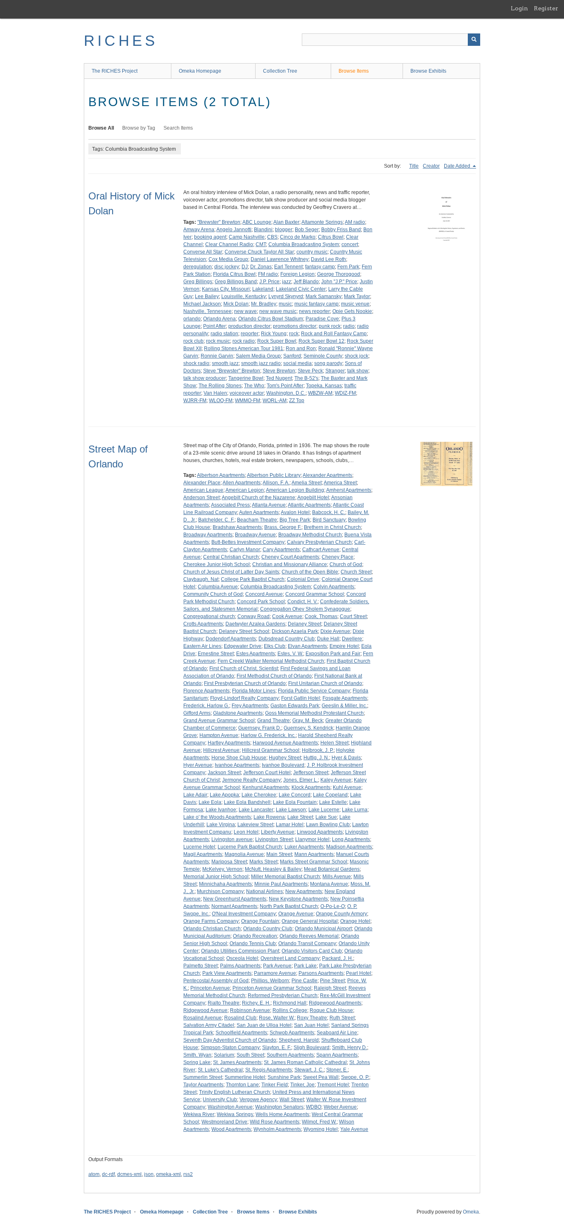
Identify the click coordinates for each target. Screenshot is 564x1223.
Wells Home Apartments (282, 1114)
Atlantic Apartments (309, 505)
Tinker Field (274, 1085)
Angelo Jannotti (233, 229)
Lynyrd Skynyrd (285, 296)
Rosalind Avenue (202, 1018)
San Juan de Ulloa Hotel (264, 1025)
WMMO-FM (247, 400)
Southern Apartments (290, 1055)
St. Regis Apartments (268, 1070)
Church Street (356, 572)
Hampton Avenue (218, 735)
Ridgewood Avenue (205, 1010)
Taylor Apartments (203, 1085)
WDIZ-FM (345, 393)
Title (414, 166)
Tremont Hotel (333, 1085)
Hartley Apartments (229, 743)
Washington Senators (279, 1107)
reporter (249, 334)
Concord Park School (261, 601)
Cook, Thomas (321, 616)
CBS (272, 237)
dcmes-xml (129, 1174)
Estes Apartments (255, 654)
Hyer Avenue (197, 765)
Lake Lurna (354, 810)
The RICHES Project (114, 71)
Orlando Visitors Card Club (312, 951)
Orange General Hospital (310, 921)
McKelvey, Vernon (222, 869)
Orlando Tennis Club (253, 943)
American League (203, 490)
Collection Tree (280, 71)
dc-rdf (108, 1174)
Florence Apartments (206, 691)
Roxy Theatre (312, 1018)
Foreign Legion (297, 274)
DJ (245, 267)
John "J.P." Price (339, 281)
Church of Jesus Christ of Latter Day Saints (231, 572)
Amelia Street (306, 483)
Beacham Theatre (257, 520)
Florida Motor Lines (253, 691)
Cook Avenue (287, 616)
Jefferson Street (310, 772)
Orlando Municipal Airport (323, 928)
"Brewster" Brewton (218, 222)
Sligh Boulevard (311, 1047)
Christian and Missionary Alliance (289, 564)
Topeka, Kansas (324, 386)
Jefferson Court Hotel (267, 772)
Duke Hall (328, 639)
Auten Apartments (259, 512)
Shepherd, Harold (299, 1040)
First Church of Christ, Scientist (243, 668)
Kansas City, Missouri (226, 289)
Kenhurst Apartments (265, 787)
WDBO (313, 1107)
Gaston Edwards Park (294, 706)
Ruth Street (342, 1018)
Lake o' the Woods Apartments (217, 817)
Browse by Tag (138, 128)
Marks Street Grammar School (313, 862)
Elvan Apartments (307, 646)
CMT (261, 244)
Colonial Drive (303, 579)
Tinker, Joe (302, 1085)
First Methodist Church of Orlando (274, 676)
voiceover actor (247, 393)
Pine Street (332, 981)
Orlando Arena (219, 319)
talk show (357, 371)
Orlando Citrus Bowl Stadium (270, 319)
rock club (193, 341)
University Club (220, 1099)
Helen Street (334, 743)
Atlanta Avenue (269, 505)
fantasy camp (320, 267)
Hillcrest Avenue (221, 750)
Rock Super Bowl (276, 341)
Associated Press (230, 505)
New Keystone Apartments (298, 899)
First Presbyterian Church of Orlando (245, 683)
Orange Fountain (260, 921)
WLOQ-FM (220, 400)
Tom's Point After (285, 386)
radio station (224, 334)
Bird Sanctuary (329, 520)
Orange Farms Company (211, 921)
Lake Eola (210, 802)
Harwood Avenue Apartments (285, 743)
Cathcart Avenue (320, 549)
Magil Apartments (202, 854)
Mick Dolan (236, 304)
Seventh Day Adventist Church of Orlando (229, 1040)
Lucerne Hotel (199, 847)
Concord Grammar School (314, 594)
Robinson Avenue (250, 1010)
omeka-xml (168, 1174)
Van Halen (215, 393)
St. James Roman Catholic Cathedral (305, 1062)
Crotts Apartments (203, 624)
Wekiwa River (198, 1114)
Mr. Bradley (263, 304)
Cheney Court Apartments (290, 557)
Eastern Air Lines (202, 646)
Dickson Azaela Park (295, 631)
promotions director (294, 326)
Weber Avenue (340, 1107)
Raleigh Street (330, 988)
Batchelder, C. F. (216, 520)
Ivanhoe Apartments (237, 765)
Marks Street (263, 862)
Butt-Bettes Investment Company (247, 542)
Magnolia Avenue (244, 854)
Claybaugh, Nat (200, 579)
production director (249, 326)
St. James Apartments (237, 1062)
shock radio (196, 363)
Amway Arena (198, 229)
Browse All (101, 128)
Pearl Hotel (358, 973)
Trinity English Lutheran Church (234, 1092)
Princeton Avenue (210, 988)
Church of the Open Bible (310, 572)
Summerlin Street (202, 1077)
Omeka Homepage (200, 71)
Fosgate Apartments (344, 698)
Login (519, 8)
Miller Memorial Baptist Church (285, 876)
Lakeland (262, 289)
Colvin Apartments (333, 587)
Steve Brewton (279, 371)
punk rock (330, 326)
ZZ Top (296, 400)
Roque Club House (331, 1010)
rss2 (188, 1174)
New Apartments (303, 891)
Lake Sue (326, 817)
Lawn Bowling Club (328, 824)
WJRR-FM (194, 400)
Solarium (224, 1055)
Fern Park (348, 267)
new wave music (277, 311)
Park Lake (305, 966)
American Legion (244, 490)
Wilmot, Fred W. (319, 1122)
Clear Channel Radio (229, 244)
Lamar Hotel (289, 824)
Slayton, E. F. (276, 1047)
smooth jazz (225, 363)
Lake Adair (195, 795)
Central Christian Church (231, 557)
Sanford (292, 356)
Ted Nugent (279, 378)
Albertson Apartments (221, 475)
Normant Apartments (234, 906)
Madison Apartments (349, 847)
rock (294, 334)
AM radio (355, 222)
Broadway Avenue (255, 535)
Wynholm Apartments (277, 1129)
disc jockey (226, 267)
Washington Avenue (230, 1107)
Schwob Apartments (292, 1033)
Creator (431, 166)
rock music (218, 341)
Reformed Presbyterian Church (283, 995)
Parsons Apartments (321, 973)
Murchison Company (220, 891)
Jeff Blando (306, 281)
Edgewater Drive (242, 646)
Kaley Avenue (335, 780)
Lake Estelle (333, 802)
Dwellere (352, 639)
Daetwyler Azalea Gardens (255, 624)
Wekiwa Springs (235, 1114)
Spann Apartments (337, 1055)
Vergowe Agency (258, 1099)
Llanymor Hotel (312, 839)
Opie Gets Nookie (352, 311)
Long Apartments (351, 839)
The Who (254, 386)
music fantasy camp (316, 304)
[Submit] (474, 39)
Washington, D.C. (286, 393)
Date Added (458, 166)
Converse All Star (202, 252)
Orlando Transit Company (307, 943)
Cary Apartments (281, 549)
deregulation (197, 267)
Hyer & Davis (346, 758)
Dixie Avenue (335, 631)
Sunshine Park (284, 1077)
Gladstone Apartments (238, 713)
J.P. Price (269, 281)
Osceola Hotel (242, 958)
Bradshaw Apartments (237, 527)
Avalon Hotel (295, 512)
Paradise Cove (322, 319)
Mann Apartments (314, 854)
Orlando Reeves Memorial (309, 936)
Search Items (178, 128)
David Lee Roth (328, 259)
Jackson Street (224, 772)
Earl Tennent (288, 267)
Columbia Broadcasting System (303, 244)
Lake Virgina (220, 824)
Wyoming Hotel (320, 1129)
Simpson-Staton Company (230, 1047)
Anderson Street (201, 497)
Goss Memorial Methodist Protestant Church (314, 713)
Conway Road (253, 616)
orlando (192, 319)
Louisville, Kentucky (243, 296)
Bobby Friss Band (341, 229)
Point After (214, 326)
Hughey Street (285, 758)
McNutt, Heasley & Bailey (273, 869)
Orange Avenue (295, 914)
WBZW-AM (320, 393)
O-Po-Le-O (332, 906)
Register (546, 8)
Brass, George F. (282, 527)
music (285, 304)
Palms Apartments (240, 966)
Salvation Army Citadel (208, 1025)
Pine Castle (304, 981)
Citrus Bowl (331, 237)
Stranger (335, 371)
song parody (328, 363)
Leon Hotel (246, 832)
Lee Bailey (207, 296)
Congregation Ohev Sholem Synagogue (305, 609)
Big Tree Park (295, 520)
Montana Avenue (329, 884)
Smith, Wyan (197, 1055)
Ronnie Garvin (217, 356)
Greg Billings (197, 281)
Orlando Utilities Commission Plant (240, 951)
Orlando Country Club (267, 928)
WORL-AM (275, 400)
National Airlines (264, 891)
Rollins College (290, 1010)
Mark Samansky (323, 296)
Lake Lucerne (323, 810)
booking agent (210, 237)
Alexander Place (201, 483)
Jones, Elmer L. (300, 780)
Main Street (279, 854)
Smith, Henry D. (349, 1047)
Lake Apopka (224, 795)
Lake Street (300, 817)
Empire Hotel (344, 646)
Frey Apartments (250, 706)
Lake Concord (294, 795)
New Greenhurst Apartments (234, 899)
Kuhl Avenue (347, 787)
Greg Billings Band (236, 281)
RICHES (121, 40)
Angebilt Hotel (313, 497)
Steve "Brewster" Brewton (231, 371)
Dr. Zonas (261, 267)
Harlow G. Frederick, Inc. (268, 735)
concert (349, 244)
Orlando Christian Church (212, 928)
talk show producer (204, 378)
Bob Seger (307, 229)
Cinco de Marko (297, 237)
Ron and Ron (301, 348)
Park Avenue (277, 966)
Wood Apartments (231, 1129)
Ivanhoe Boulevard (283, 765)
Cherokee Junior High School (216, 564)
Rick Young (274, 334)
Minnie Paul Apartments (281, 884)
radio (349, 326)
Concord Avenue (264, 594)
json (149, 1174)
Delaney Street (304, 624)
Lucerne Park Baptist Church (250, 847)
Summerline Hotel (245, 1077)
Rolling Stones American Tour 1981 (243, 348)
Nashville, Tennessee (207, 311)
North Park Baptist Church (289, 906)
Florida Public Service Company (314, 691)
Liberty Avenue (277, 832)
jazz (286, 281)
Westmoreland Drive (224, 1122)
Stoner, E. (337, 1070)
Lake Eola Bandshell (247, 802)
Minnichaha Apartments (225, 884)
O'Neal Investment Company (244, 914)
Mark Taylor (357, 296)
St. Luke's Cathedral (220, 1070)
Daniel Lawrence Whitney (279, 259)
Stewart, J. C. (309, 1070)
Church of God (345, 564)
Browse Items (354, 71)
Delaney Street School (244, 631)
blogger (283, 229)
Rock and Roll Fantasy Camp (334, 334)
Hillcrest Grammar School (270, 750)
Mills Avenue (336, 876)
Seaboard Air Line (337, 1033)
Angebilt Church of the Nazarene (258, 497)
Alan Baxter (286, 222)
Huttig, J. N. (316, 758)
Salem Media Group (258, 356)
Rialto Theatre (223, 1003)
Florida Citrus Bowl (234, 274)
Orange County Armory (341, 914)
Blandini (263, 229)
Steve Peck (310, 371)
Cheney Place (337, 557)
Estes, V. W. (290, 654)
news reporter (314, 311)
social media (297, 363)
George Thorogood (338, 274)
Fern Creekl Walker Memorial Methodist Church (271, 661)
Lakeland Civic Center (301, 289)
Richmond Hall (289, 1003)
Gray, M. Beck (307, 720)
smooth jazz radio (261, 363)
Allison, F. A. (276, 483)
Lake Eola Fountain (295, 802)
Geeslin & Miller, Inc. (344, 706)
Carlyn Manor (245, 549)
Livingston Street (274, 839)
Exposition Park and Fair (333, 654)
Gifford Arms (197, 713)
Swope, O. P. (355, 1077)
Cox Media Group (228, 259)
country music (311, 252)
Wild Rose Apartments (274, 1122)
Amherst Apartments (348, 490)
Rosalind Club (240, 1018)
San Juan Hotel (311, 1025)
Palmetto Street (200, 966)
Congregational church (209, 616)
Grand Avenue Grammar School (219, 720)
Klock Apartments (310, 787)
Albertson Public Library (274, 475)
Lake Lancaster (256, 810)
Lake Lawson (291, 810)
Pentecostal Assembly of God (216, 981)
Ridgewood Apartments (335, 1003)
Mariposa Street (229, 862)
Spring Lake (197, 1062)
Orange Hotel (355, 921)
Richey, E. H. (256, 1003)
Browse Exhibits (428, 71)
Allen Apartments (242, 483)
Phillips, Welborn (270, 981)
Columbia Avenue (218, 587)
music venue (355, 304)
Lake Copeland (330, 795)
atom (94, 1174)
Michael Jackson (202, 304)
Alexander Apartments (327, 475)
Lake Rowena (269, 817)
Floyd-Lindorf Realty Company (244, 698)
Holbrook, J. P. (318, 750)
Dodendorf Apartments (231, 639)
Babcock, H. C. (328, 512)
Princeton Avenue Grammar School (271, 988)
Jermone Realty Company (251, 780)
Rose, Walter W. (276, 1018)
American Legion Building (295, 490)
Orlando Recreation (255, 936)
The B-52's (306, 378)
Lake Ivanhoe (221, 810)
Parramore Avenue (275, 973)
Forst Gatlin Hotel (300, 698)
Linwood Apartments (320, 832)
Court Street (353, 616)
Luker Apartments (304, 847)
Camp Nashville (247, 237)
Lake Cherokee (259, 795)
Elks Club (274, 646)
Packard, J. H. (337, 958)
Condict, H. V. (302, 601)
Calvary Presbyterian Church (319, 542)
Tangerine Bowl (245, 378)
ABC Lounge (256, 222)
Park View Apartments (226, 973)
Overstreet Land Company (290, 958)
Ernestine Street (216, 654)
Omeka (471, 1212)
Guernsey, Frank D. (259, 728)
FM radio (268, 274)
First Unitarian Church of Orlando (325, 683)
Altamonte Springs (322, 222)
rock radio (243, 341)
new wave (245, 311)
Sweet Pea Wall (321, 1077)
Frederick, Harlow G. (206, 706)
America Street (340, 483)
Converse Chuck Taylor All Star (259, 252)
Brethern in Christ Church (332, 527)
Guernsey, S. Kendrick (308, 728)
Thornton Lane (242, 1085)
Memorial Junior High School (216, 876)
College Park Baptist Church (252, 579)
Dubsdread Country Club (286, 639)
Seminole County (322, 356)
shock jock (356, 356)
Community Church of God (213, 594)
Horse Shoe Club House (238, 758)
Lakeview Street (255, 824)
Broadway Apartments (207, 535)
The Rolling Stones (220, 386)
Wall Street (292, 1099)
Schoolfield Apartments (241, 1033)
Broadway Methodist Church (310, 535)
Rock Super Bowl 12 (321, 341)
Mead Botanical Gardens (332, 869)
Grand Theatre (273, 720)
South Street (250, 1055)
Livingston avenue (232, 839)
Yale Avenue (354, 1129)
